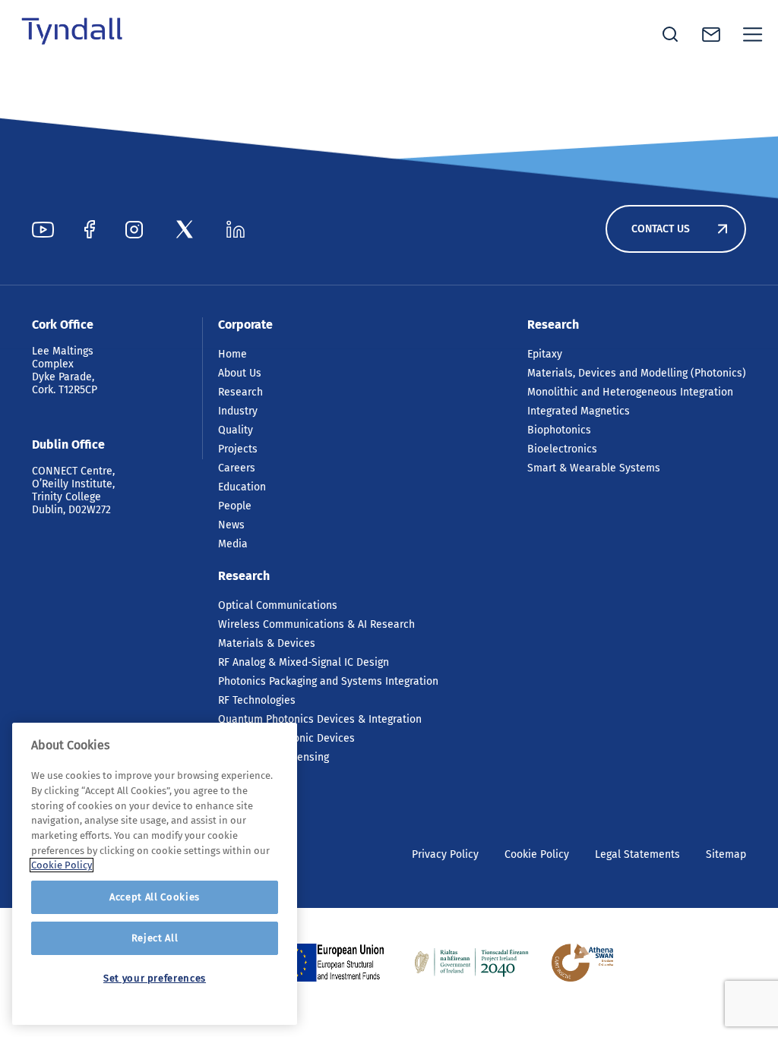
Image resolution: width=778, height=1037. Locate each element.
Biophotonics (559, 430)
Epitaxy (544, 354)
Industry (238, 411)
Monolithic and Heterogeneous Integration (630, 392)
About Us (239, 373)
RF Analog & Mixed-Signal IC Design (303, 662)
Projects (238, 449)
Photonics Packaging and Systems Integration (328, 681)
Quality (235, 430)
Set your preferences (154, 978)
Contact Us (660, 228)
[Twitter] (184, 229)
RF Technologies (257, 700)
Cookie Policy (536, 854)
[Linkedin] (235, 229)
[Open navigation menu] (753, 34)
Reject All (155, 938)
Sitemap (726, 854)
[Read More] (335, 963)
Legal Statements (637, 854)
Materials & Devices (266, 643)
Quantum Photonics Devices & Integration (320, 719)
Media (233, 543)
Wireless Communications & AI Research (316, 624)
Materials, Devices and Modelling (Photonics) (636, 373)
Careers (236, 468)
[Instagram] (134, 229)
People (234, 506)
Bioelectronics (562, 449)
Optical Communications (277, 605)
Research (240, 392)
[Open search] (670, 34)
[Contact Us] (711, 34)
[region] (154, 874)
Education (242, 487)
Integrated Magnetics (578, 411)
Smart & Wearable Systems (593, 468)
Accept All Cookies (154, 897)
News (231, 524)
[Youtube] (43, 229)
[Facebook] (89, 229)
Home (232, 354)
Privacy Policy (445, 854)
